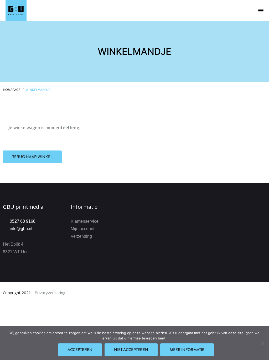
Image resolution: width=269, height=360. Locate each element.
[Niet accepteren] (262, 343)
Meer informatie (187, 350)
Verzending (81, 236)
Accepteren (80, 350)
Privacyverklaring (50, 292)
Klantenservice (85, 221)
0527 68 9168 (22, 221)
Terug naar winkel (32, 157)
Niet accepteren (131, 350)
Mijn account (82, 228)
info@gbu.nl (21, 228)
